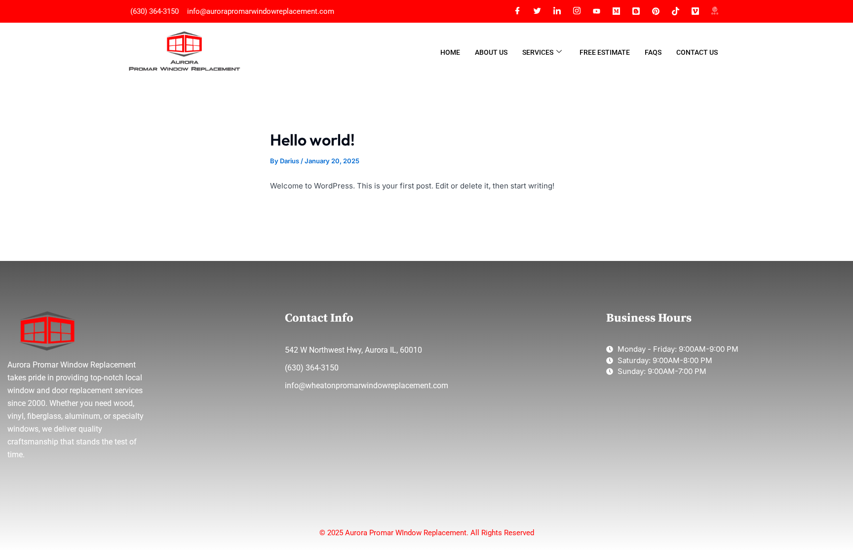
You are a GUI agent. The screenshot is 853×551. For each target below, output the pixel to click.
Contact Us (697, 52)
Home (450, 52)
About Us (491, 52)
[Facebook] (517, 11)
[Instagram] (576, 11)
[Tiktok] (675, 11)
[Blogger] (635, 11)
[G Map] (714, 11)
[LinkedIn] (556, 11)
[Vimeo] (695, 11)
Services (537, 52)
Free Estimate (605, 52)
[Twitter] (537, 11)
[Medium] (616, 11)
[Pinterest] (655, 11)
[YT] (596, 11)
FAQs (653, 52)
